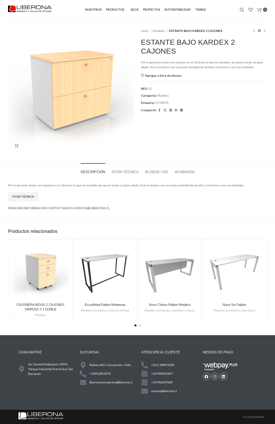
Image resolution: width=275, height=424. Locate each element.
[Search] (242, 9)
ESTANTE (162, 102)
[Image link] (40, 416)
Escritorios (100, 310)
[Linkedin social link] (176, 110)
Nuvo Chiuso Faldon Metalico (170, 304)
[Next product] (264, 30)
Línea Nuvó (248, 310)
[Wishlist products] (250, 9)
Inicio (144, 31)
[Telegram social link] (181, 110)
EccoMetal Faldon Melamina (105, 304)
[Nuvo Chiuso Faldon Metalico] (170, 272)
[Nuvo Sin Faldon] (234, 272)
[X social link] (165, 110)
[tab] (93, 169)
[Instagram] (215, 376)
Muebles (159, 31)
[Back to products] (259, 30)
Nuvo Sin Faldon (234, 304)
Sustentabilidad (253, 417)
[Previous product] (254, 30)
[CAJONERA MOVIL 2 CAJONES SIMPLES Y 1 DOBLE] (41, 272)
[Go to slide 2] (140, 325)
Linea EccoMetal (118, 310)
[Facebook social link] (159, 110)
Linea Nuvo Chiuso (183, 310)
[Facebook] (206, 376)
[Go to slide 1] (135, 325)
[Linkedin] (223, 376)
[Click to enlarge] (16, 145)
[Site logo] (30, 9)
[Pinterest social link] (170, 110)
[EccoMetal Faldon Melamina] (105, 272)
